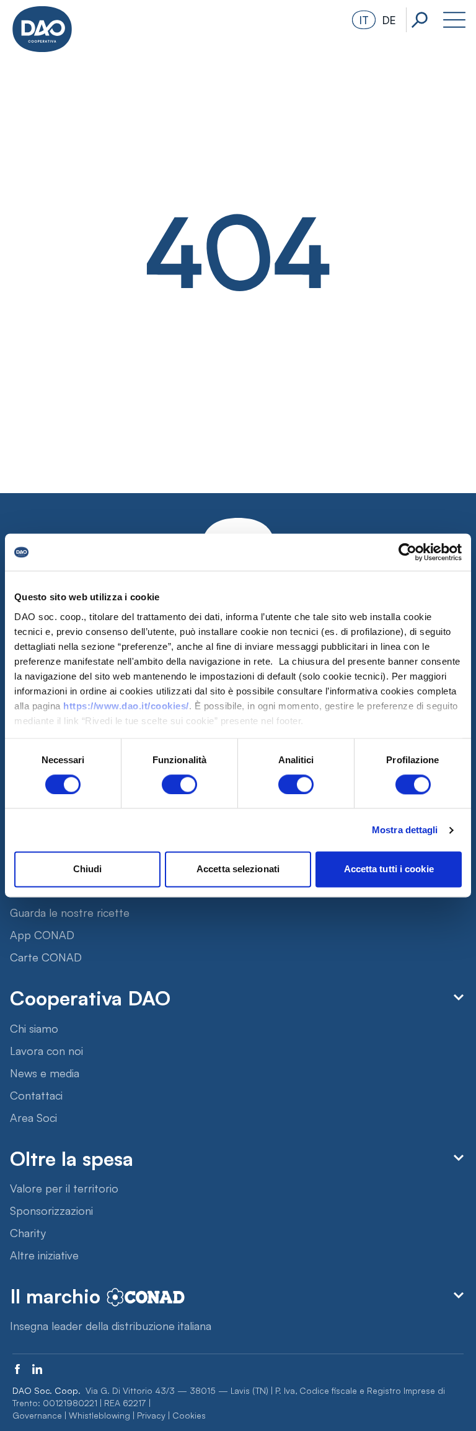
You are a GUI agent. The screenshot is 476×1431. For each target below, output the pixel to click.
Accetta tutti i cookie (389, 869)
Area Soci (33, 1117)
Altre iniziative (44, 1254)
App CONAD (42, 934)
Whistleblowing (99, 1415)
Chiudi (87, 869)
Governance (37, 1415)
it (364, 19)
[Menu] (454, 20)
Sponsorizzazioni (51, 1210)
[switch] (179, 784)
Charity (28, 1232)
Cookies (189, 1415)
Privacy (151, 1415)
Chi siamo (34, 1028)
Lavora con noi (46, 1050)
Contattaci (36, 1095)
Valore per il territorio (64, 1187)
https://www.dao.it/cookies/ (126, 706)
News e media (44, 1072)
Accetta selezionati (238, 869)
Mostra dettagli (405, 830)
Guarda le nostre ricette (70, 912)
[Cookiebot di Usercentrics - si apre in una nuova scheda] (407, 552)
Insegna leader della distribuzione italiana (110, 1325)
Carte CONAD (46, 956)
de (388, 19)
